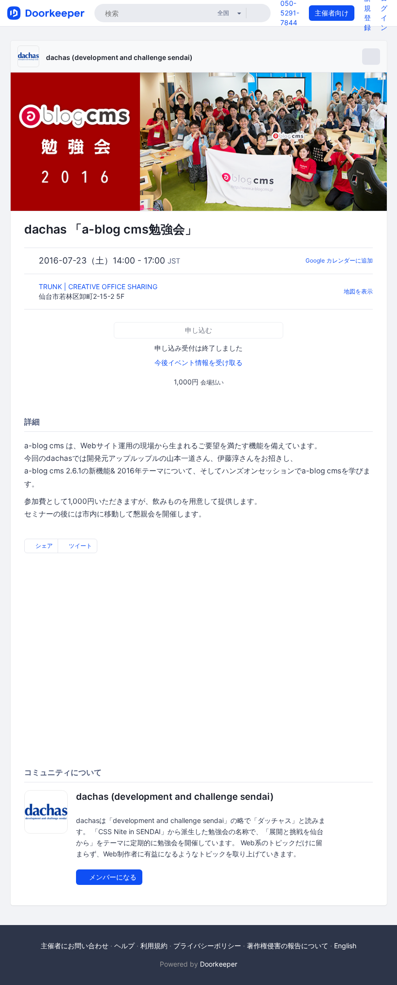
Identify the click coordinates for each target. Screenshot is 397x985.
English (345, 945)
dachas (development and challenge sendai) (119, 57)
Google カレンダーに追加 (339, 260)
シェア (43, 545)
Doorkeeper (218, 964)
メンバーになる (112, 877)
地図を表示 (358, 291)
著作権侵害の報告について (287, 945)
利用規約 (154, 945)
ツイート (79, 545)
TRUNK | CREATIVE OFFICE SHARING (99, 286)
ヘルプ (124, 945)
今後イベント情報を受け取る (198, 362)
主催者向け (332, 13)
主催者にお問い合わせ (74, 945)
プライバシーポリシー (207, 945)
